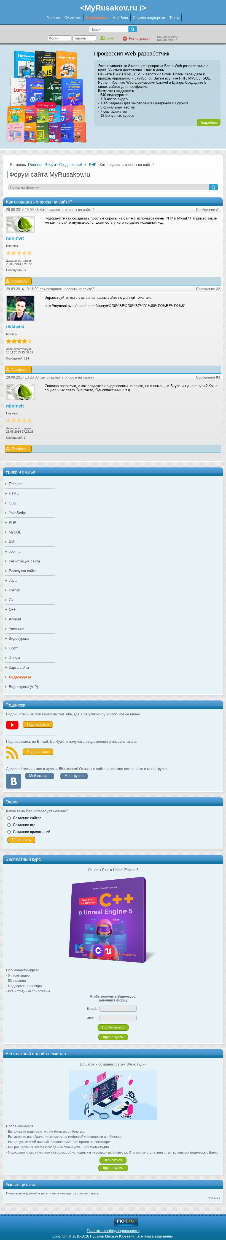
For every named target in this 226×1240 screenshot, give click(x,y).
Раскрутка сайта (22, 571)
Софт (13, 648)
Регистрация (139, 38)
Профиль (19, 281)
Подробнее (209, 122)
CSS (12, 503)
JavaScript (17, 513)
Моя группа (74, 776)
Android (15, 619)
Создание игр (24, 825)
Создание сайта (72, 165)
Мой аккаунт (39, 776)
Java (13, 580)
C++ (12, 609)
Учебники (16, 629)
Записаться (113, 1160)
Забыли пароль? (168, 36)
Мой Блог (120, 18)
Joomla (14, 551)
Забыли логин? (167, 39)
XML (12, 542)
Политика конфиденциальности (113, 1231)
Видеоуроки (19, 638)
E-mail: (92, 1009)
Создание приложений (31, 832)
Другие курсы (113, 1037)
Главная (53, 18)
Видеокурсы (97, 18)
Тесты (174, 18)
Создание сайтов (27, 818)
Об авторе (73, 18)
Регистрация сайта (24, 561)
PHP (12, 522)
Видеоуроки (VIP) (23, 687)
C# (11, 600)
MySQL (15, 532)
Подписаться (38, 724)
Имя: (90, 1018)
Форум (14, 658)
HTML (13, 493)
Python (14, 590)
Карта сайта (19, 667)
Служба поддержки (149, 18)
